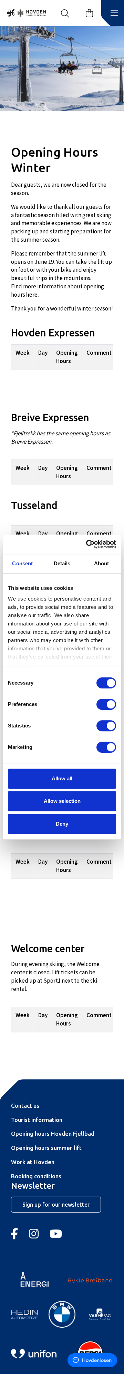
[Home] (26, 13)
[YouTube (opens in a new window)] (56, 1233)
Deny (62, 824)
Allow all (62, 778)
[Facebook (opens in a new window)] (14, 1233)
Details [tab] (62, 563)
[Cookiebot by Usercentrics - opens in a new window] (87, 544)
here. (32, 294)
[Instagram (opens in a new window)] (34, 1233)
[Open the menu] (114, 13)
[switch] (106, 704)
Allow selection (62, 801)
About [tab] (101, 563)
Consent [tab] (22, 563)
